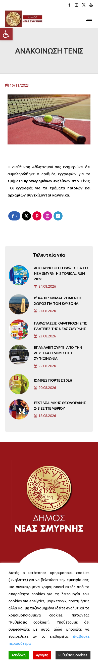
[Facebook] (69, 5)
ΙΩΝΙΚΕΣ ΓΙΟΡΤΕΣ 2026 (53, 380)
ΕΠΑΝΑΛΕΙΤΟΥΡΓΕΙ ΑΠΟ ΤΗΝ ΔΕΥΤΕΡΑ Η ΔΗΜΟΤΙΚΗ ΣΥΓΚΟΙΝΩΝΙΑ (58, 353)
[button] (6, 34)
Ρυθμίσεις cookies (73, 655)
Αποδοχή (19, 655)
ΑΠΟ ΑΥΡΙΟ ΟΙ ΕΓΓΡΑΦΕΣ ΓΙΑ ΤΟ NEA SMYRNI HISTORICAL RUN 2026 (61, 273)
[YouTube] (91, 5)
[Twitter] (83, 5)
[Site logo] (24, 19)
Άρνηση (42, 655)
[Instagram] (76, 5)
